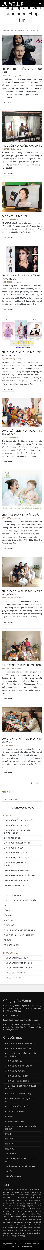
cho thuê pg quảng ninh (25, 1206)
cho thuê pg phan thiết (28, 1203)
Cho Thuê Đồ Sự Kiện (13, 848)
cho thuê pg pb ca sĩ (10, 1203)
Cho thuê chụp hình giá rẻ (16, 825)
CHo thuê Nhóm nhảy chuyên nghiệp (18, 864)
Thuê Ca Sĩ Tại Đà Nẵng (14, 973)
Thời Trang (9, 925)
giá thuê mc (16, 1214)
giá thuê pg (25, 1214)
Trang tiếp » (36, 783)
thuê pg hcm (11, 1225)
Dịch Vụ (7, 890)
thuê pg (28, 1222)
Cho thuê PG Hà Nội (21, 1197)
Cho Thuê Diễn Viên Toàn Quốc (20, 514)
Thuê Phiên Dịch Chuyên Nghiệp (19, 935)
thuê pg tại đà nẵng (33, 1233)
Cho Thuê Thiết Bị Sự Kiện (16, 880)
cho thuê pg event (16, 1195)
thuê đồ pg (21, 1236)
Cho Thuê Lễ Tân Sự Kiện (15, 853)
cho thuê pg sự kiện (18, 1208)
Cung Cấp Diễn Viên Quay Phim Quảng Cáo (22, 432)
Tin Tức (7, 940)
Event (6, 905)
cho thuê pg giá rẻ (30, 1195)
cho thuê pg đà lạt (27, 1211)
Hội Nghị (8, 910)
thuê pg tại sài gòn (10, 1230)
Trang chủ (5, 30)
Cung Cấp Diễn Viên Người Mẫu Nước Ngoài (22, 277)
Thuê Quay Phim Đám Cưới (16, 958)
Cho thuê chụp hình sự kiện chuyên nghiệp (17, 831)
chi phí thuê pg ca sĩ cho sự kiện (26, 1189)
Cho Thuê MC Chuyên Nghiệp (17, 858)
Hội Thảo (8, 915)
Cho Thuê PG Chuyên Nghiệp (17, 870)
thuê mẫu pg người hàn (15, 1222)
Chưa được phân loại (14, 885)
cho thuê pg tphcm (33, 1208)
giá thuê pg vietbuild (30, 1216)
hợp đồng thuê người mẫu (23, 1219)
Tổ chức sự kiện (11, 945)
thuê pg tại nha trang (15, 1227)
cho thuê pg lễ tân (15, 1200)
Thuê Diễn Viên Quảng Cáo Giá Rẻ (22, 145)
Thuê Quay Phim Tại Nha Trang (18, 963)
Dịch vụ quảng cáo (13, 895)
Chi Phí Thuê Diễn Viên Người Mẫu (22, 71)
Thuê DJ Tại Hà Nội (12, 978)
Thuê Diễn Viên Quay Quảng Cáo (21, 665)
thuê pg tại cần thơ (24, 1225)
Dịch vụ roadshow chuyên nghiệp (20, 900)
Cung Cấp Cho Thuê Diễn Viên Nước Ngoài (22, 354)
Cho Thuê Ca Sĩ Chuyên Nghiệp (18, 820)
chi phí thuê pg (8, 1189)
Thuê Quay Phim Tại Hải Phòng (18, 968)
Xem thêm (8, 103)
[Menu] (40, 3)
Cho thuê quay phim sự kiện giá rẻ (20, 875)
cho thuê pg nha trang (32, 1200)
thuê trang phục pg (9, 1236)
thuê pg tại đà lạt (17, 1233)
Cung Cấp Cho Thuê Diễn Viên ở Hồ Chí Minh (22, 593)
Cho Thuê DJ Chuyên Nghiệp (17, 843)
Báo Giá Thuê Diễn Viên (15, 216)
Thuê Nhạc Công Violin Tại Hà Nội (19, 930)
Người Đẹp (8, 920)
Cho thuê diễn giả (12, 838)
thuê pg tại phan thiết (32, 1227)
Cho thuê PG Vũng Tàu (11, 1211)
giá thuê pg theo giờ (14, 1216)
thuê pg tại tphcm (25, 1230)
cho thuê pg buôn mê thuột (20, 1192)
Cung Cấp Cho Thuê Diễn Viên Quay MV (22, 740)
